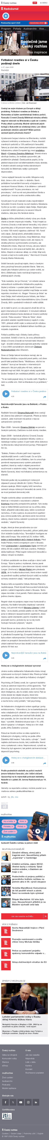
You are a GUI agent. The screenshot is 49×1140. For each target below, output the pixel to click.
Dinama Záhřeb (28, 427)
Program (6, 28)
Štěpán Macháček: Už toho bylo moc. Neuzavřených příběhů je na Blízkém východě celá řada (29, 902)
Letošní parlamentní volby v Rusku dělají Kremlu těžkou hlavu (21, 1018)
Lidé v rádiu (30, 1062)
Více (42, 28)
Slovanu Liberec (31, 608)
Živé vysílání (9, 831)
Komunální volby (9, 1058)
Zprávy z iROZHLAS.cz (13, 981)
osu (16, 797)
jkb (12, 797)
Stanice (5, 1062)
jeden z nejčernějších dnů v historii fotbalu (20, 540)
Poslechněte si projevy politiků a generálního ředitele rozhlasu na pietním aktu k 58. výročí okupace (29, 879)
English (40, 1134)
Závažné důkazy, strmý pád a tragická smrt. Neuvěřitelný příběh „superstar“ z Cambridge (29, 855)
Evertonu (5, 504)
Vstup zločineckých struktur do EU (29, 962)
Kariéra (28, 1066)
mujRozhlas (6, 814)
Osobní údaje (16, 1134)
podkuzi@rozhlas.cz (25, 791)
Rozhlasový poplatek (34, 1073)
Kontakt (28, 1069)
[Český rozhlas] (8, 3)
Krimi (22, 821)
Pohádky (7, 826)
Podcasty (6, 1085)
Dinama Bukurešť (26, 413)
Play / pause (6, 393)
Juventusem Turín (28, 546)
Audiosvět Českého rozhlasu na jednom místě (19, 843)
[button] (45, 397)
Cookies (5, 1134)
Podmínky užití (29, 1134)
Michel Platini (25, 569)
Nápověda (29, 1058)
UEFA (3, 572)
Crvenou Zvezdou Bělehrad (21, 153)
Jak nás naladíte (32, 1055)
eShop (5, 1066)
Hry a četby (8, 821)
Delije (4, 218)
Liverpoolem (12, 546)
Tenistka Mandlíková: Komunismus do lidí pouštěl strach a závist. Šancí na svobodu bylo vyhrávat (29, 890)
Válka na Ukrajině (9, 1055)
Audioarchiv (30, 28)
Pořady (17, 28)
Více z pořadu (9, 924)
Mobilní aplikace (9, 1088)
